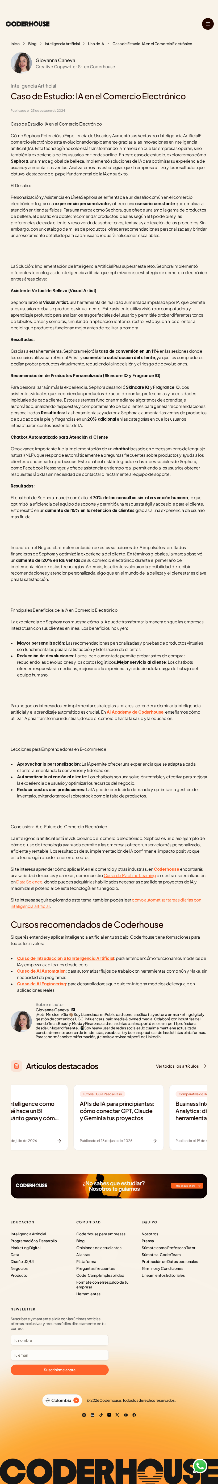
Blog (32, 43)
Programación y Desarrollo (34, 1240)
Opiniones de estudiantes (98, 1247)
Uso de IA (96, 43)
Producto (19, 1275)
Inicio (15, 43)
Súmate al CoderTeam (161, 1254)
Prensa (148, 1240)
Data (15, 1254)
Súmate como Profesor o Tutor (168, 1247)
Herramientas (88, 1293)
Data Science (29, 882)
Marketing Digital (25, 1247)
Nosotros (150, 1233)
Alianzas (83, 1254)
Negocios (19, 1268)
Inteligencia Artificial (62, 43)
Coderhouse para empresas (100, 1233)
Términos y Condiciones (162, 1268)
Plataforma (86, 1261)
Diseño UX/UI (22, 1261)
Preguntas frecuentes (95, 1268)
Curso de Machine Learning (130, 875)
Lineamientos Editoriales (163, 1275)
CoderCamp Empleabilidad (100, 1275)
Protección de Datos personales (170, 1261)
